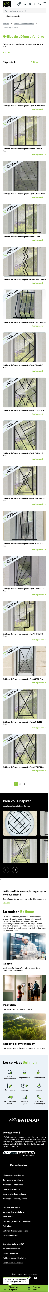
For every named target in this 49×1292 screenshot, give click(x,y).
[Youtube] (35, 1278)
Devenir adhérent (10, 1235)
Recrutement (8, 1216)
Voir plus (6, 52)
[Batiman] (7, 4)
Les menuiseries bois (11, 1189)
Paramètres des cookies (13, 1263)
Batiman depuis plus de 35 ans (15, 1231)
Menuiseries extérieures (13, 1175)
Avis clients (7, 1226)
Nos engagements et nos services (17, 1221)
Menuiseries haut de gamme (15, 1198)
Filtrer (36, 62)
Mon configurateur (18, 1165)
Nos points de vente (11, 1207)
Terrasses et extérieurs (13, 1180)
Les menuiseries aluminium (14, 1194)
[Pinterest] (29, 1278)
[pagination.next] (33, 784)
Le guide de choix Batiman (14, 1212)
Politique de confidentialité (14, 1258)
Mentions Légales (10, 1253)
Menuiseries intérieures (13, 1184)
